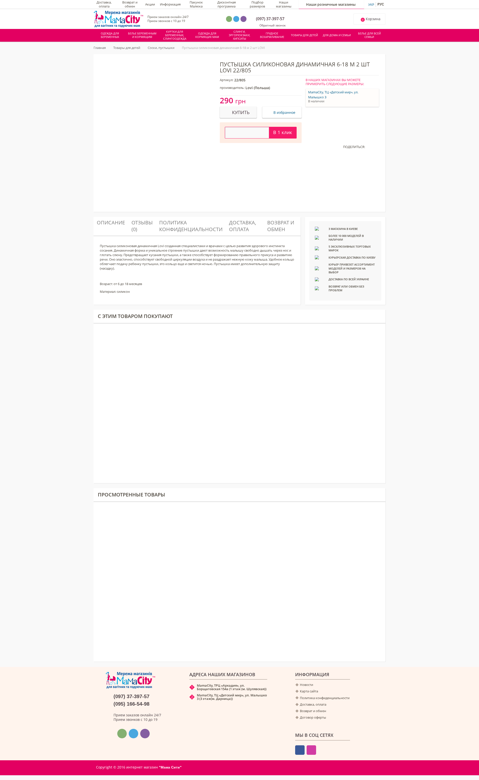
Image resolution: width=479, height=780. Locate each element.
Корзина (371, 18)
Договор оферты (313, 718)
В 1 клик (282, 132)
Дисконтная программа (226, 4)
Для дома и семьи (337, 35)
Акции (150, 4)
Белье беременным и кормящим (142, 35)
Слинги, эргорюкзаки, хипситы (239, 35)
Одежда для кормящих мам (207, 35)
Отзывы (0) (142, 225)
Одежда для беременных (110, 35)
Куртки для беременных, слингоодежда (174, 35)
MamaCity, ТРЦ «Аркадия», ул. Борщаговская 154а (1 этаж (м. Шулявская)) (231, 687)
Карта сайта (309, 691)
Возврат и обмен (129, 4)
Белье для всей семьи (369, 35)
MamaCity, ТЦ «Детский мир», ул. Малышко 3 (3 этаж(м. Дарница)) (232, 696)
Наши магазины (283, 4)
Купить (198, 602)
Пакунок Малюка (196, 4)
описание (111, 222)
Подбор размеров (257, 4)
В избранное (283, 112)
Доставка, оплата (104, 4)
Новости (306, 685)
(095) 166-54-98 (131, 704)
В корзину (199, 610)
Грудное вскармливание (272, 35)
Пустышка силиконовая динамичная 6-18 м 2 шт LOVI (159, 589)
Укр (371, 4)
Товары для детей (304, 35)
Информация (170, 4)
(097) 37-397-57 (270, 18)
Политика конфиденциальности (191, 225)
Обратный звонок (272, 25)
